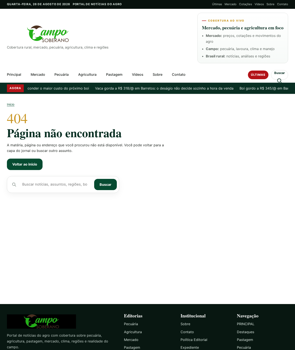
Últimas (217, 4)
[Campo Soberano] (61, 321)
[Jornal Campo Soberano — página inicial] (98, 34)
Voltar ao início (24, 164)
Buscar (105, 184)
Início (10, 104)
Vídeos (259, 4)
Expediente (190, 347)
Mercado (230, 4)
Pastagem (114, 74)
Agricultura (87, 74)
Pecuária (61, 74)
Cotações (245, 4)
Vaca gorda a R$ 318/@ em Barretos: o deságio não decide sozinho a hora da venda (161, 88)
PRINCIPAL (245, 324)
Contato (282, 4)
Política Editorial (194, 339)
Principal (14, 74)
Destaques (245, 332)
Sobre (270, 4)
